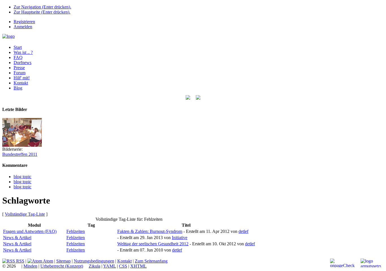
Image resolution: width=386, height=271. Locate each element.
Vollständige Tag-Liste (25, 214)
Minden (30, 266)
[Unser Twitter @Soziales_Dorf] (188, 98)
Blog (18, 88)
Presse (19, 67)
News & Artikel (17, 237)
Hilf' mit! (22, 77)
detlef (243, 231)
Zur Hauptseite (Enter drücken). (42, 12)
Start (18, 47)
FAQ (18, 57)
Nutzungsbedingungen (94, 261)
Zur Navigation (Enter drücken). (42, 7)
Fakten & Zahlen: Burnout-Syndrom (149, 231)
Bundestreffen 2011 (19, 154)
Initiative (179, 237)
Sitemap (63, 261)
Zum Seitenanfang (151, 261)
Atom (47, 261)
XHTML (138, 266)
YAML (109, 266)
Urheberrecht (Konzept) (61, 266)
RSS (19, 261)
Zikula (94, 266)
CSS (123, 266)
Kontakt (21, 82)
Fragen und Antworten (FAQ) (30, 231)
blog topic (22, 176)
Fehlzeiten (75, 231)
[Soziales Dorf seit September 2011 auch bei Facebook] (198, 98)
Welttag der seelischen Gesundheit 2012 (152, 243)
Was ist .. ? (23, 52)
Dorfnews (22, 62)
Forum (19, 72)
